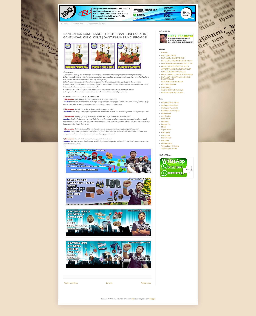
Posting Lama (146, 283)
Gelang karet (166, 113)
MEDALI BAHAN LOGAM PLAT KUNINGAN (177, 74)
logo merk (165, 122)
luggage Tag (165, 124)
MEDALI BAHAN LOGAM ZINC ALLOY (175, 66)
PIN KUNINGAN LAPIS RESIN (172, 82)
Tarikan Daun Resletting (170, 146)
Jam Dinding (166, 116)
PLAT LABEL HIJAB (168, 55)
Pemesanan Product (96, 24)
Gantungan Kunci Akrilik (170, 102)
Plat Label (165, 141)
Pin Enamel (165, 135)
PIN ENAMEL (166, 87)
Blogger (152, 299)
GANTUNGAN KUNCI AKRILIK (172, 90)
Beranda (64, 24)
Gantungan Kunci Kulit (169, 108)
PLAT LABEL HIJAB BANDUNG (172, 58)
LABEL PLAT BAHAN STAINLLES (173, 72)
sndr (132, 299)
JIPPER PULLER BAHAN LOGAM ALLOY (176, 69)
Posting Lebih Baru (71, 283)
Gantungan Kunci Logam (170, 111)
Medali (163, 127)
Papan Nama (166, 130)
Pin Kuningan (166, 138)
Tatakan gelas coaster (169, 149)
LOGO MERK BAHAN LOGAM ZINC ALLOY (177, 63)
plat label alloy (166, 143)
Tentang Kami (78, 24)
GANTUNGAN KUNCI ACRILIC (172, 93)
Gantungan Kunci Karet (169, 105)
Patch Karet (165, 132)
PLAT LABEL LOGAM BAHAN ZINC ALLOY (176, 61)
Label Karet (165, 119)
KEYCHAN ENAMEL (168, 84)
